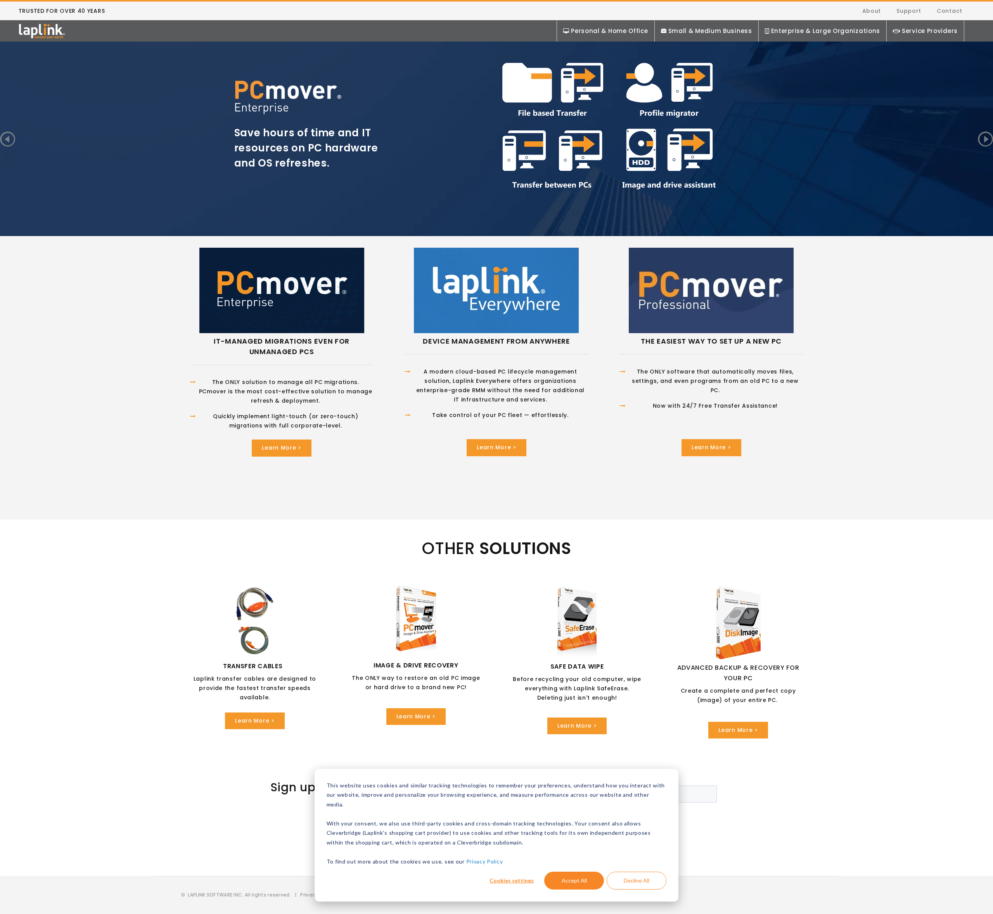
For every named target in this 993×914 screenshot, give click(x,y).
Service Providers (930, 31)
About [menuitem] (871, 11)
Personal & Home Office (609, 31)
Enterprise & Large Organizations (825, 31)
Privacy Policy (484, 861)
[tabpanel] (496, 125)
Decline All (636, 880)
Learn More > (281, 448)
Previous (7, 138)
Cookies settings (512, 880)
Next (985, 138)
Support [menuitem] (908, 11)
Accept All (574, 880)
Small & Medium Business (710, 31)
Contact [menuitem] (949, 11)
